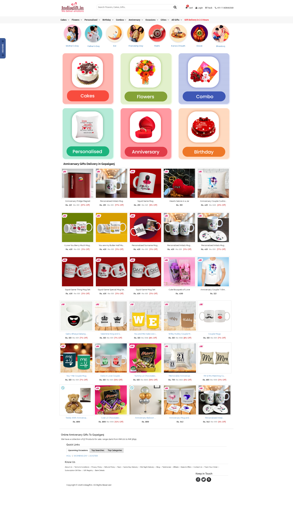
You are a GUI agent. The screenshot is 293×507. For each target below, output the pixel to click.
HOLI (68, 456)
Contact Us (198, 467)
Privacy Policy (96, 467)
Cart (190, 8)
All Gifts (176, 20)
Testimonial (166, 467)
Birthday (107, 20)
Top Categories (115, 450)
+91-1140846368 (225, 8)
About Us (68, 467)
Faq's (119, 467)
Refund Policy (109, 467)
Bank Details (100, 470)
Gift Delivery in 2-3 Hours (196, 20)
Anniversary (135, 20)
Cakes (64, 20)
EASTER (94, 456)
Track (209, 8)
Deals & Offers (186, 467)
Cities (164, 20)
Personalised (91, 20)
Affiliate (176, 467)
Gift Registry (88, 470)
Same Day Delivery (130, 467)
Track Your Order (211, 467)
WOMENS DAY (80, 456)
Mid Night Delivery (147, 467)
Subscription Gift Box (73, 470)
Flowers (76, 20)
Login (200, 8)
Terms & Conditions (81, 467)
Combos (120, 20)
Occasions (150, 20)
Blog (158, 467)
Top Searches (97, 450)
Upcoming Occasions (78, 450)
